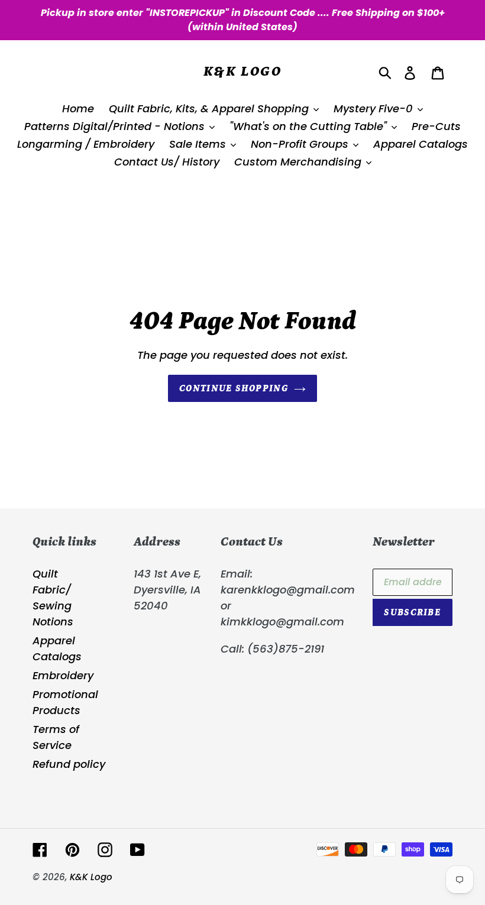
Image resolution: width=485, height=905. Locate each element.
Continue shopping (233, 388)
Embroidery (63, 675)
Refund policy (69, 764)
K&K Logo (242, 71)
